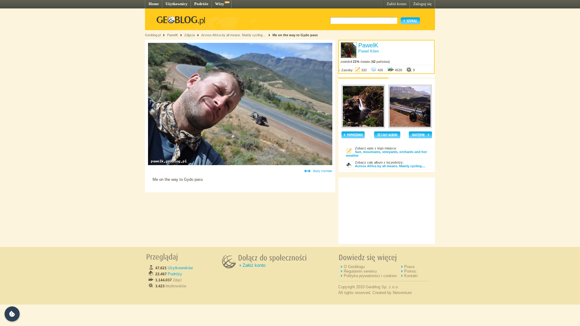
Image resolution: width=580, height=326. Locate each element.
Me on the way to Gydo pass (295, 35)
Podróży (175, 274)
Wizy (219, 4)
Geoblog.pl (153, 35)
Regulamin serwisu (360, 271)
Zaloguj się (422, 4)
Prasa (409, 266)
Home (154, 4)
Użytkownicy (177, 4)
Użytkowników (180, 268)
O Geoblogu (354, 266)
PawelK (172, 35)
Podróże (201, 4)
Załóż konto (397, 4)
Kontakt (411, 275)
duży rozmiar (322, 171)
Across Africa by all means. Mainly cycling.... (233, 35)
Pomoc (410, 271)
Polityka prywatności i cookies (370, 275)
